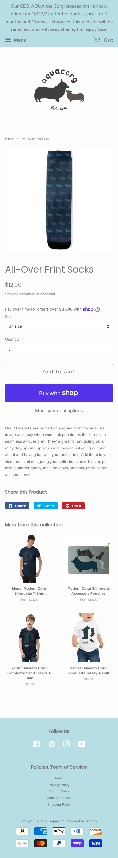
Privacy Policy (59, 785)
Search (59, 778)
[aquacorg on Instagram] (66, 746)
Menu (20, 40)
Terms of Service (59, 798)
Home (9, 139)
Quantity (12, 339)
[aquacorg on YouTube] (81, 746)
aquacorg (57, 821)
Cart (108, 40)
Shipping (11, 294)
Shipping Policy (59, 804)
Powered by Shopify (82, 821)
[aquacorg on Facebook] (37, 746)
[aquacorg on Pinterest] (51, 746)
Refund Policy (59, 791)
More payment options (59, 410)
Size (9, 317)
